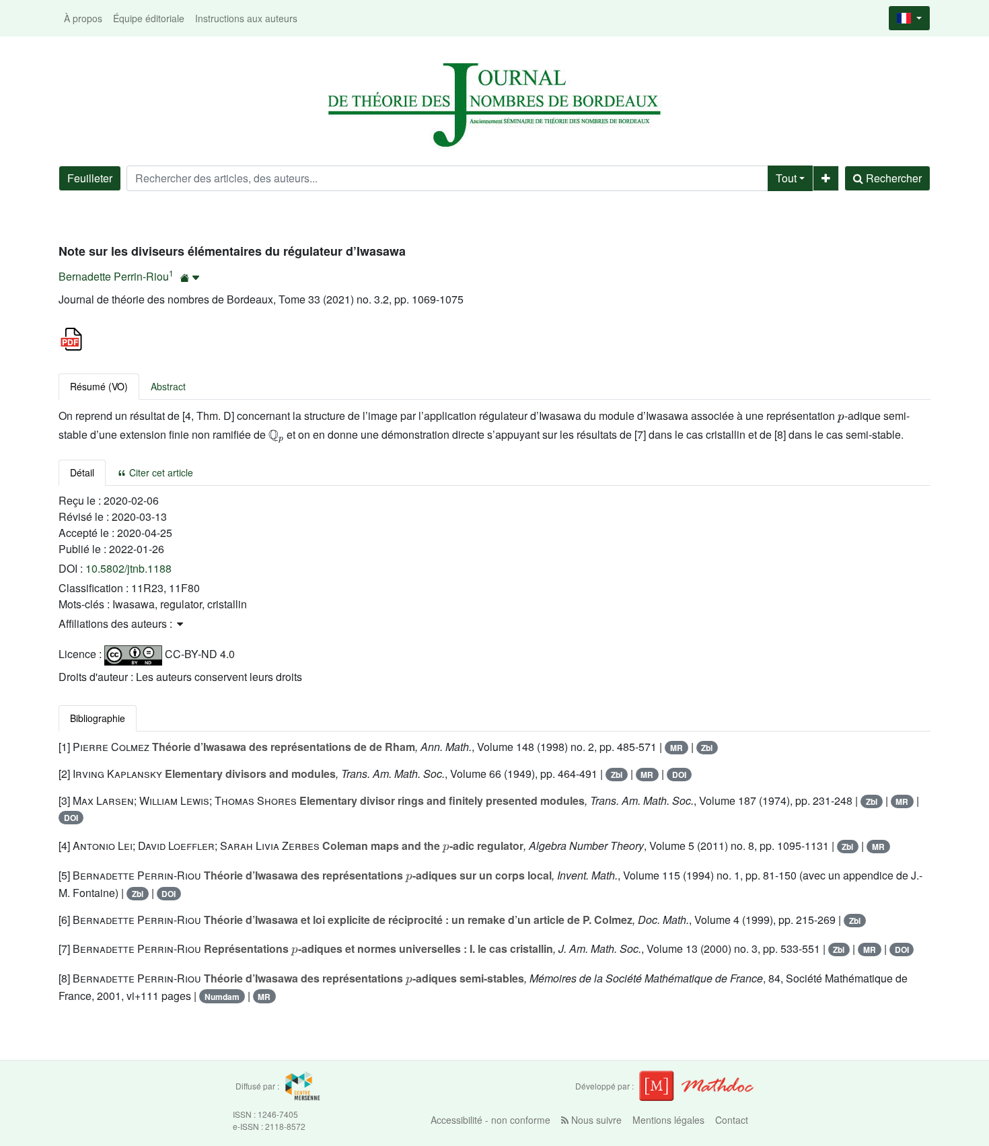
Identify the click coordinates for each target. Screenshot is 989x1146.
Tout (786, 178)
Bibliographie (97, 718)
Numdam (222, 997)
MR (676, 748)
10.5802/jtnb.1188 (128, 568)
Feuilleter (89, 178)
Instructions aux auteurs (246, 18)
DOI (679, 774)
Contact (731, 1119)
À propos (83, 18)
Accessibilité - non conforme (490, 1119)
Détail (82, 472)
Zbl (706, 748)
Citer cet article (159, 472)
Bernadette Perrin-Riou (114, 276)
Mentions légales (668, 1119)
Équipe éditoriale (148, 18)
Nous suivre (595, 1119)
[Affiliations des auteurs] (190, 277)
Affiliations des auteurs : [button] (117, 623)
